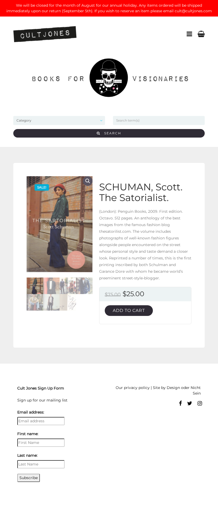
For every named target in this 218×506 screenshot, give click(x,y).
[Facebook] (180, 403)
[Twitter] (189, 403)
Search (110, 133)
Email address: (30, 412)
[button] (88, 181)
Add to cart (129, 310)
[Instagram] (200, 403)
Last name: (27, 455)
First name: (27, 433)
